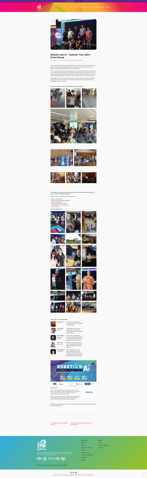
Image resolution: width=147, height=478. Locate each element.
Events (64, 60)
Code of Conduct (53, 465)
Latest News (69, 60)
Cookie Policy (47, 465)
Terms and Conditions (62, 465)
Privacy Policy (40, 465)
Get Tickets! (78, 1)
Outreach (81, 60)
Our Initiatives (75, 60)
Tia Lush (60, 60)
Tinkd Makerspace (55, 206)
